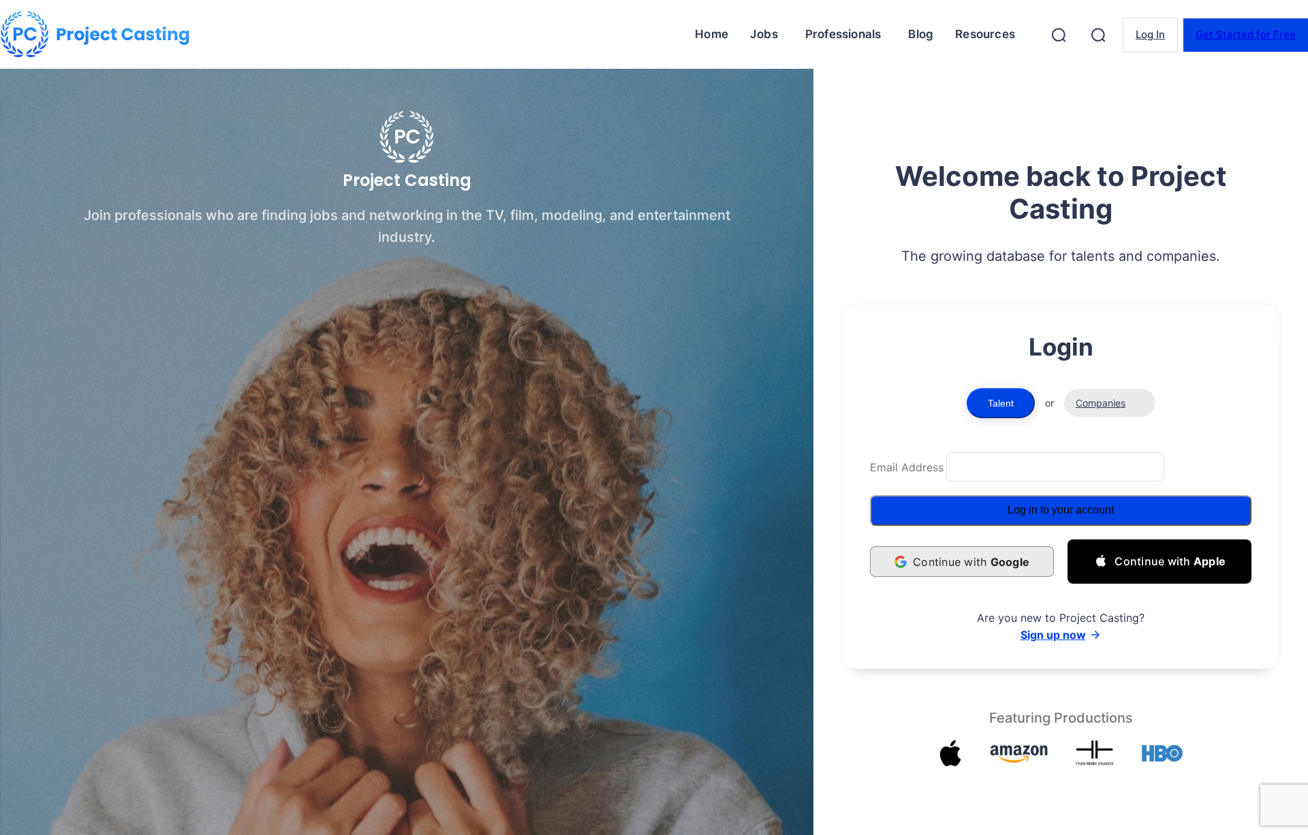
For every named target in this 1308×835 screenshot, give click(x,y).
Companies (1100, 403)
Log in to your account (1061, 510)
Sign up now (1053, 635)
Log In (1150, 34)
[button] (1058, 34)
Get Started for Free (1246, 34)
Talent (1001, 403)
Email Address (907, 467)
